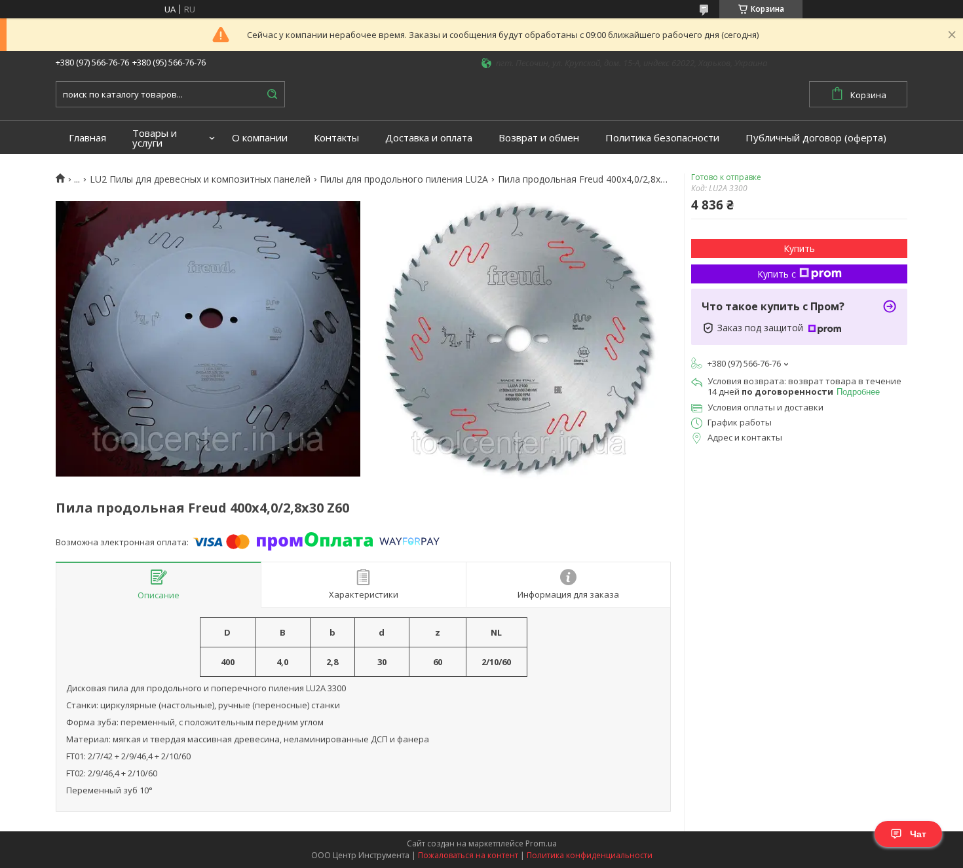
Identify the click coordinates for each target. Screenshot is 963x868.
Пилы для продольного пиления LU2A (404, 179)
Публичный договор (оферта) (816, 138)
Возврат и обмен (539, 138)
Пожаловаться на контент (468, 855)
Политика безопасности (662, 138)
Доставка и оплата (428, 138)
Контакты (336, 138)
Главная (87, 138)
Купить (799, 248)
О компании (260, 138)
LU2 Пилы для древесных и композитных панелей (200, 179)
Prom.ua (541, 843)
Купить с (776, 274)
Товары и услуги (154, 138)
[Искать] (272, 94)
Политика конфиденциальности (589, 855)
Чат (918, 834)
